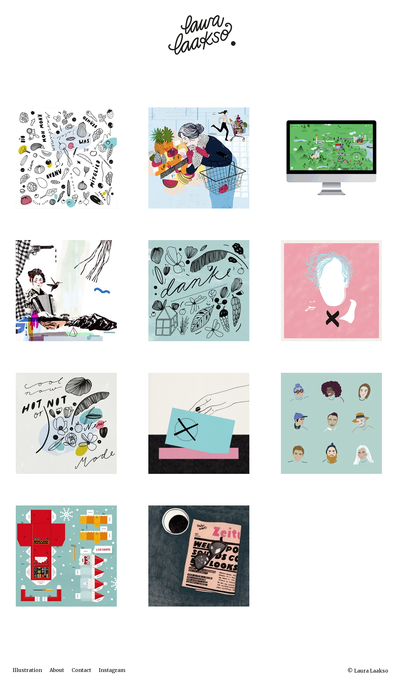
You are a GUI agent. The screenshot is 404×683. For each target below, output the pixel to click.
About (57, 670)
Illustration (27, 670)
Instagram (112, 670)
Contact (81, 670)
